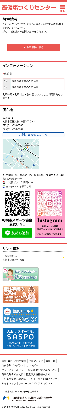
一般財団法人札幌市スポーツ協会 (13, 257)
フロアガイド (36, 361)
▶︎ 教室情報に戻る (33, 47)
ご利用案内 (52, 94)
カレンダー (32, 365)
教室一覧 (50, 361)
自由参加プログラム (12, 365)
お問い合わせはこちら (33, 134)
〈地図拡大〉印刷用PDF (19, 182)
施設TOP (7, 361)
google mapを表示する (18, 186)
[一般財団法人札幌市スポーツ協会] (27, 398)
